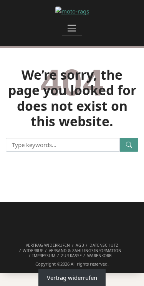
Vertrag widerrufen (72, 277)
